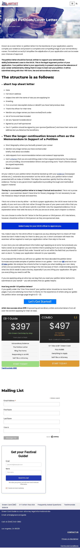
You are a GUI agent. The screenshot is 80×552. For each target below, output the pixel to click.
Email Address (10, 400)
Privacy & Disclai (68, 539)
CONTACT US (72, 532)
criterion (13, 159)
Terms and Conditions (69, 546)
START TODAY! (20, 363)
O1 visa (4, 264)
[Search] (76, 3)
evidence (60, 174)
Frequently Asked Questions (49, 505)
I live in (6, 427)
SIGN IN (5, 507)
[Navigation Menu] (72, 3)
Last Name (8, 418)
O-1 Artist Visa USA (27, 505)
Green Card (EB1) (9, 505)
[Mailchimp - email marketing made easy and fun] (53, 437)
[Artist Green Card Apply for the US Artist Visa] (10, 3)
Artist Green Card (13, 26)
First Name (8, 410)
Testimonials (69, 505)
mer (76, 539)
